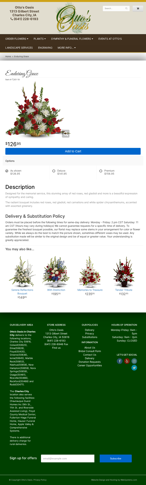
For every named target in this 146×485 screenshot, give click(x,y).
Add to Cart (73, 151)
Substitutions (89, 337)
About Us (89, 347)
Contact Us (89, 354)
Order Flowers (15, 38)
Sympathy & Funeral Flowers (71, 38)
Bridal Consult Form (90, 351)
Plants (39, 38)
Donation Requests (90, 361)
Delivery (89, 329)
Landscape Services (19, 47)
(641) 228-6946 (53, 344)
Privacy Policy (39, 480)
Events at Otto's (110, 38)
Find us (56, 347)
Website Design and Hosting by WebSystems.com (114, 480)
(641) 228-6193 (25, 19)
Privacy (89, 333)
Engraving (45, 47)
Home (8, 56)
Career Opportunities (89, 365)
